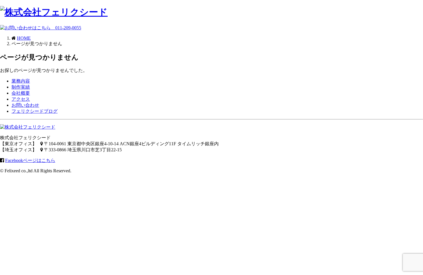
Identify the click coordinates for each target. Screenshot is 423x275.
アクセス (21, 99)
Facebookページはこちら (30, 160)
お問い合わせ (25, 105)
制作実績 (21, 87)
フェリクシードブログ (35, 111)
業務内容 (21, 81)
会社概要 (21, 93)
